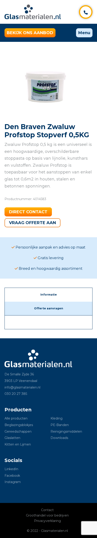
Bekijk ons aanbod (30, 32)
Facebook (12, 476)
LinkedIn (11, 469)
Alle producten (16, 418)
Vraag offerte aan (32, 222)
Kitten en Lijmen (18, 444)
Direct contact (28, 211)
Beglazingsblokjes (19, 425)
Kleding (56, 418)
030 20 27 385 (16, 394)
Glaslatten (12, 438)
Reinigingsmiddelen (66, 431)
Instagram (13, 482)
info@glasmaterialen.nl (22, 387)
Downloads (59, 438)
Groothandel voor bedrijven (47, 515)
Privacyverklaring (47, 521)
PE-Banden (60, 425)
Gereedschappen (18, 431)
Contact (47, 510)
